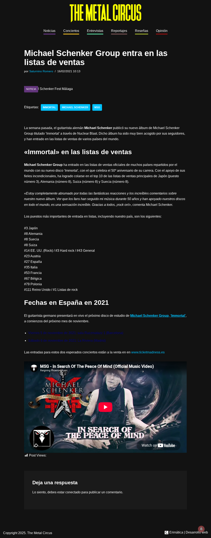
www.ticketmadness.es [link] (148, 352)
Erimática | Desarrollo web (188, 532)
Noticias (49, 31)
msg (97, 107)
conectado (73, 492)
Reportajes (119, 31)
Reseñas (141, 31)
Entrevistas (95, 31)
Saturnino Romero (41, 71)
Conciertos (71, 31)
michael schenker (75, 107)
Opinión (162, 31)
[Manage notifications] (201, 529)
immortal (49, 107)
